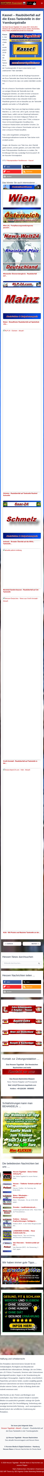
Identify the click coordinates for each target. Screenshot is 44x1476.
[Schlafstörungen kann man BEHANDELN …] (22, 1132)
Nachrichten (35, 29)
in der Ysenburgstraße (14, 29)
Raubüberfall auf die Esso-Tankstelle (22, 30)
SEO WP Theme (6, 1471)
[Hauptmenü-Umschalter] (42, 3)
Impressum (40, 1469)
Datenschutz (21, 1469)
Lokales (28, 29)
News (4, 30)
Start (14, 1469)
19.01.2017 (34, 27)
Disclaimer (31, 1469)
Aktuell (4, 29)
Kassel (23, 29)
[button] (12, 167)
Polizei (8, 30)
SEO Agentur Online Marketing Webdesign (29, 1471)
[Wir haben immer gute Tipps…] (22, 1275)
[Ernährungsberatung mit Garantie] (22, 1312)
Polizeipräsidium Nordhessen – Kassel (20, 160)
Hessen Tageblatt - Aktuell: (11, 1428)
